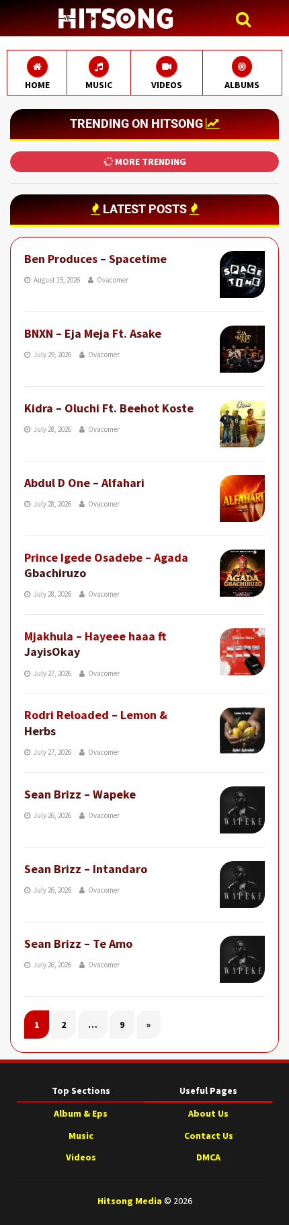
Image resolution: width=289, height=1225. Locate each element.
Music (81, 1135)
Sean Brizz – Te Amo (78, 943)
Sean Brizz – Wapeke (80, 794)
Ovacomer (112, 280)
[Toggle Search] (246, 20)
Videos (81, 1157)
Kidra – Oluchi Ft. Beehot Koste (109, 408)
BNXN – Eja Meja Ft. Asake (92, 333)
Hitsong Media (129, 1201)
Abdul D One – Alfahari (84, 482)
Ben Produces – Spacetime (95, 258)
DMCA (208, 1157)
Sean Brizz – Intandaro (85, 869)
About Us (208, 1113)
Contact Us (208, 1135)
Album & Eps (81, 1113)
